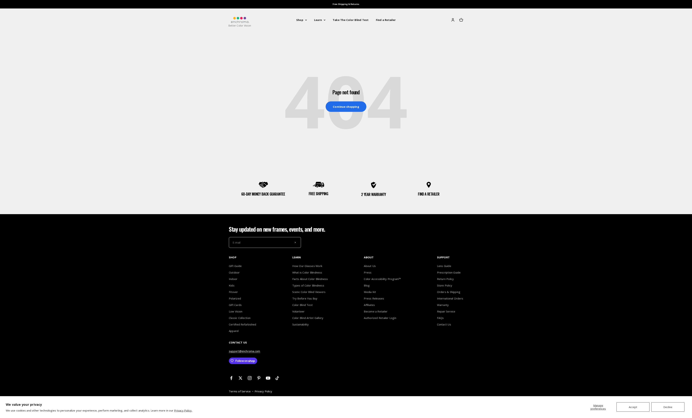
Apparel (234, 331)
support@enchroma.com (244, 351)
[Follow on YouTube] (268, 378)
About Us (370, 266)
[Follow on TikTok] (277, 378)
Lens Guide (444, 266)
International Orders (450, 298)
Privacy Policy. (183, 410)
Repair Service (446, 311)
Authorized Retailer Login (380, 318)
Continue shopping (346, 106)
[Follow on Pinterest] (258, 378)
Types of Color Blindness (308, 285)
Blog (367, 285)
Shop (299, 20)
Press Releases (374, 298)
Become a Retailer (375, 311)
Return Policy (445, 279)
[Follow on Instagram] (249, 378)
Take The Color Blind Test (351, 20)
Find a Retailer (386, 20)
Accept (633, 407)
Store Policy (444, 285)
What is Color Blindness (307, 272)
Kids (231, 285)
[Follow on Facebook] (231, 378)
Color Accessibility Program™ (382, 279)
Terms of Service (240, 391)
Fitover (233, 292)
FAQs (440, 318)
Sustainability (300, 324)
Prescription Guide (449, 272)
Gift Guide (235, 266)
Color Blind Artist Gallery (307, 318)
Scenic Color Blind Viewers (309, 292)
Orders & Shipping (448, 292)
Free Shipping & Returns (346, 4)
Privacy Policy (263, 391)
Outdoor (234, 272)
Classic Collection (239, 318)
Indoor (233, 279)
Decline (667, 407)
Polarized (235, 298)
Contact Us (444, 324)
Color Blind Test (302, 305)
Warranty (443, 305)
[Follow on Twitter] (240, 378)
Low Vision (235, 311)
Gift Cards (235, 305)
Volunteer (298, 311)
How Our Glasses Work (307, 266)
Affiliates (369, 305)
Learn (318, 20)
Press (367, 272)
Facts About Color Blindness (310, 279)
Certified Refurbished (242, 324)
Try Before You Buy (305, 298)
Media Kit (370, 292)
